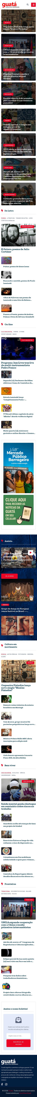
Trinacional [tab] (5, 891)
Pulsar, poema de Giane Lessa (16, 266)
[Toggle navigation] (33, 5)
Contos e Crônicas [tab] (8, 220)
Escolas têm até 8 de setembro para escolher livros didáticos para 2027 (18, 100)
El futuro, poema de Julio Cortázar (15, 250)
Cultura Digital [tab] (6, 332)
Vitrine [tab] (21, 332)
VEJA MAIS (9, 576)
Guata (10, 1091)
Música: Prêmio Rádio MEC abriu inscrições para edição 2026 (17, 739)
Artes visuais (9, 70)
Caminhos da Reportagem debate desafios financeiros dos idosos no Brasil (18, 876)
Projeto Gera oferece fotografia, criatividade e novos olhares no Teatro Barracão (17, 994)
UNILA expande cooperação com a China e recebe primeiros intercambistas (18, 51)
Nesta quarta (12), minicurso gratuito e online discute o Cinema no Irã (18, 433)
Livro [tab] (31, 218)
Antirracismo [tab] (6, 894)
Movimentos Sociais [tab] (18, 891)
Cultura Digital (27, 340)
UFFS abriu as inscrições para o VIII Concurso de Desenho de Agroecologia (18, 151)
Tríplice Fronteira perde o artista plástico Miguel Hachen (16, 76)
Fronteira (8, 45)
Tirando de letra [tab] (22, 218)
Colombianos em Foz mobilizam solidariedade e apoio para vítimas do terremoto (18, 859)
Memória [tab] (30, 654)
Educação (8, 94)
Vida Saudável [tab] (6, 773)
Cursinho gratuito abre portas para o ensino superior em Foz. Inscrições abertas (18, 200)
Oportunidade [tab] (6, 334)
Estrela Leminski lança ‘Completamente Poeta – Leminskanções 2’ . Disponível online (19, 399)
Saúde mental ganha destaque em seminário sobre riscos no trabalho (18, 806)
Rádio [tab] (15, 334)
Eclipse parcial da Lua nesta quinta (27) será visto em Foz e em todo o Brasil (18, 961)
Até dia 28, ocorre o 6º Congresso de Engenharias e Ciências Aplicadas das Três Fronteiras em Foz (17, 175)
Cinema (7, 120)
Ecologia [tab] (15, 773)
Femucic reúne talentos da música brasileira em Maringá (18, 706)
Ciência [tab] (22, 773)
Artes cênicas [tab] (12, 654)
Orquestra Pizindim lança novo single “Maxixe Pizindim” (18, 27)
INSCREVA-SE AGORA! (18, 1043)
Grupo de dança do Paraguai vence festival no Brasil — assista (15, 611)
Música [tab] (3, 654)
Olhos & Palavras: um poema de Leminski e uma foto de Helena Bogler (17, 300)
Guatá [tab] (3, 657)
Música (7, 22)
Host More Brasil (25, 1093)
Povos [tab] (14, 894)
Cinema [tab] (15, 332)
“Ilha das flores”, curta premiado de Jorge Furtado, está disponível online (18, 558)
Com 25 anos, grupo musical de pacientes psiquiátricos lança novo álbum (18, 724)
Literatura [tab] (11, 218)
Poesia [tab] (3, 218)
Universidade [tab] (5, 775)
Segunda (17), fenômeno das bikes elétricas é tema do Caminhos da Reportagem (18, 383)
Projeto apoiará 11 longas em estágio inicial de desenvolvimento (17, 126)
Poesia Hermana (27, 227)
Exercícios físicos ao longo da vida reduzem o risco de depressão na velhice (18, 842)
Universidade (9, 145)
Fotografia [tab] (22, 654)
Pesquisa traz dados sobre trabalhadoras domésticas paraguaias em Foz (15, 978)
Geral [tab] (14, 775)
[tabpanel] (18, 272)
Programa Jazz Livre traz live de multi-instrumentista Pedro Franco (17, 365)
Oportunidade (10, 194)
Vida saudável (28, 781)
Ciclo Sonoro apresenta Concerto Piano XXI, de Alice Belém (17, 756)
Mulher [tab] (28, 891)
